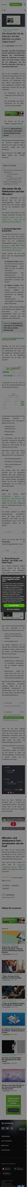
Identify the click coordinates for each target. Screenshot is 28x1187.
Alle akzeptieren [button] (14, 605)
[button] (13, 609)
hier (20, 602)
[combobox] (23, 577)
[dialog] (13, 593)
